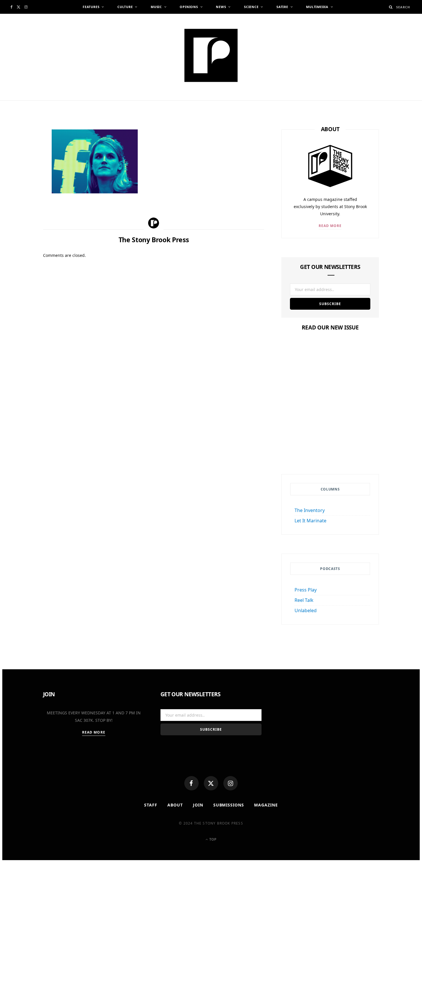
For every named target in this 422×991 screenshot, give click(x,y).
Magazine (330, 425)
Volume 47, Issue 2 (330, 436)
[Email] (23, 194)
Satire (282, 7)
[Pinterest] (23, 180)
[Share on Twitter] (23, 166)
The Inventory (310, 510)
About (175, 805)
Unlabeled (306, 610)
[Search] (391, 7)
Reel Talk (304, 600)
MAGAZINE (266, 805)
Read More (330, 225)
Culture (125, 7)
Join (198, 805)
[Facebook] (191, 783)
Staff (150, 805)
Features (91, 7)
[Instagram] (230, 783)
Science (251, 7)
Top (212, 839)
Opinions (189, 7)
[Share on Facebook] (23, 152)
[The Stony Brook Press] (211, 55)
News (221, 7)
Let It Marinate (310, 520)
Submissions (228, 805)
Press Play (306, 590)
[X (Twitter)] (211, 783)
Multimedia (317, 7)
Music (156, 7)
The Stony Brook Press (83, 102)
